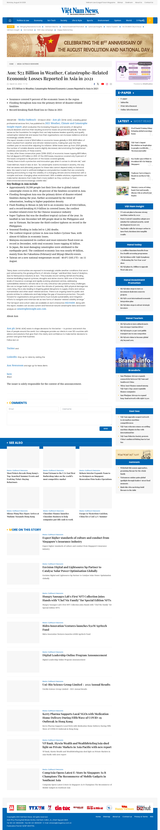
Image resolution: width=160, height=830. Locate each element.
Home (11, 64)
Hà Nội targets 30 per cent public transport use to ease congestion (133, 332)
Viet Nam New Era (51, 27)
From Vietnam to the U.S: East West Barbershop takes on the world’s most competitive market (59, 476)
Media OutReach (27, 119)
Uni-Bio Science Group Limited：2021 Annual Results (76, 684)
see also (16, 443)
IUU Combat (28, 30)
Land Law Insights (95, 27)
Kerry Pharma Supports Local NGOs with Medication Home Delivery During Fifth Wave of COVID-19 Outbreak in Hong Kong (75, 717)
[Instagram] (107, 84)
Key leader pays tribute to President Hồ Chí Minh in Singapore (141, 161)
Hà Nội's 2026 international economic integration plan (135, 300)
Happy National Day (65, 30)
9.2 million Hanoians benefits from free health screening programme (134, 252)
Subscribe (124, 102)
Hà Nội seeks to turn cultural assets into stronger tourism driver (134, 325)
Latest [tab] (123, 121)
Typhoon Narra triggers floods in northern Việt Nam (140, 176)
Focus (10, 27)
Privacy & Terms (141, 816)
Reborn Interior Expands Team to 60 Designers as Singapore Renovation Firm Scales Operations (95, 476)
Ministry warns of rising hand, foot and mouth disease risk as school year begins (141, 191)
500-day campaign (45, 30)
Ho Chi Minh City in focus (131, 27)
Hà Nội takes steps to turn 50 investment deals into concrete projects (132, 291)
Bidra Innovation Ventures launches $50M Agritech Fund (74, 627)
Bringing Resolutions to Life (30, 27)
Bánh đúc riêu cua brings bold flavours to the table (132, 488)
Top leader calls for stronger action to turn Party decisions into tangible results (135, 231)
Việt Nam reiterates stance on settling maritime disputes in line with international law (135, 429)
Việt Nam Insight (13, 30)
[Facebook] (94, 84)
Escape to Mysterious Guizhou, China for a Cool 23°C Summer (93, 515)
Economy (38, 20)
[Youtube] (102, 84)
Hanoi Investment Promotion (73, 27)
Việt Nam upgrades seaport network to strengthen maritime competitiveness (134, 420)
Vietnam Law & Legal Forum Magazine (100, 2)
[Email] (111, 84)
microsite (70, 302)
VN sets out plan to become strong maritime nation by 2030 (133, 213)
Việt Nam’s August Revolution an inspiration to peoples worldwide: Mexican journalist (141, 146)
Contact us (127, 816)
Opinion (117, 20)
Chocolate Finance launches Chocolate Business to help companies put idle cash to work (58, 516)
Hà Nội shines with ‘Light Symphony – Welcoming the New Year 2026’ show (135, 260)
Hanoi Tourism (112, 27)
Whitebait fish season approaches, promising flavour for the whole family (134, 471)
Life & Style (77, 20)
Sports (90, 20)
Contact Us (148, 2)
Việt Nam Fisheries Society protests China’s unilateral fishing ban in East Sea (135, 439)
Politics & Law (23, 20)
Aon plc (57, 119)
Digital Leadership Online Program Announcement (74, 655)
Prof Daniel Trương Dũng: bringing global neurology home (141, 131)
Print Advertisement (129, 106)
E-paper (124, 93)
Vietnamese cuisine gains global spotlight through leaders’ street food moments (135, 480)
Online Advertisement (129, 109)
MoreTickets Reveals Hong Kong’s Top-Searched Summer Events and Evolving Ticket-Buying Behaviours (23, 477)
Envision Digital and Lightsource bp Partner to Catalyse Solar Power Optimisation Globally (71, 569)
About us (116, 816)
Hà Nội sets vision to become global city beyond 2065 (134, 338)
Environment (103, 20)
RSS (151, 816)
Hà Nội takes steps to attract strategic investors (135, 306)
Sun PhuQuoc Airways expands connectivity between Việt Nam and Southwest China (134, 379)
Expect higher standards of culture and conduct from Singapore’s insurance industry (75, 539)
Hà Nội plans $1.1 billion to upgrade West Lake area (134, 268)
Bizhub (120, 2)
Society (63, 20)
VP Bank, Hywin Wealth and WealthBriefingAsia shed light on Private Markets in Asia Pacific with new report (77, 745)
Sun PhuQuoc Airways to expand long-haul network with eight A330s (134, 397)
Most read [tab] (142, 121)
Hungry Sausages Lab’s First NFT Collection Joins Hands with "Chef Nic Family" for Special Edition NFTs (76, 598)
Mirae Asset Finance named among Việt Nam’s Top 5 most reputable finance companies (134, 388)
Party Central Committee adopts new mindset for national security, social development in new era (135, 222)
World (129, 20)
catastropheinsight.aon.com (31, 308)
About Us (138, 2)
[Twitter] (98, 84)
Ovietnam (129, 2)
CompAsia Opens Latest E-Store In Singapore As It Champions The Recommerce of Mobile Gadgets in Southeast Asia (74, 776)
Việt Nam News (80, 11)
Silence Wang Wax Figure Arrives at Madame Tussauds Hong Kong (23, 515)
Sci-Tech (52, 20)
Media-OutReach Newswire (28, 64)
